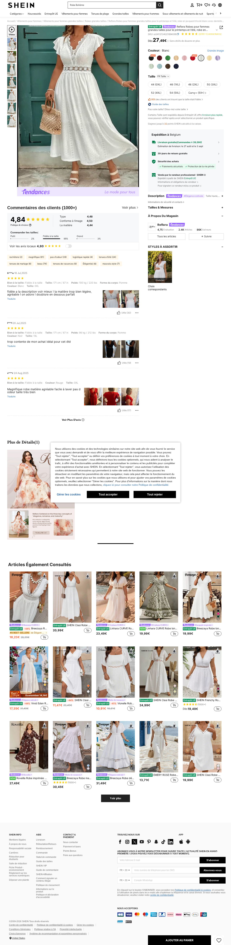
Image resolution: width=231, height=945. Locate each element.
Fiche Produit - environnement (16, 868)
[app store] (181, 843)
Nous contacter (70, 842)
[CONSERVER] (219, 940)
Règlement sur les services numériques (19, 874)
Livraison (40, 840)
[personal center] (192, 5)
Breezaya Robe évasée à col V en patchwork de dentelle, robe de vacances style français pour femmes (29, 628)
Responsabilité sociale (20, 848)
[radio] (151, 58)
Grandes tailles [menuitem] (120, 13)
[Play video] (78, 106)
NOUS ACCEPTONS (127, 908)
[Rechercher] (159, 5)
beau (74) (42, 263)
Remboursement (44, 848)
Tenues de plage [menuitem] (100, 13)
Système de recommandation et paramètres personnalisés (58, 933)
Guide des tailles (44, 861)
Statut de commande (46, 857)
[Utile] (118, 313)
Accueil (11, 21)
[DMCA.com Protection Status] (128, 921)
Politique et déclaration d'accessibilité (47, 896)
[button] (214, 5)
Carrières (13, 852)
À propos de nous (17, 844)
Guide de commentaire (47, 870)
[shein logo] (21, 5)
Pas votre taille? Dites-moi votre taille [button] (167, 109)
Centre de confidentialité (21, 925)
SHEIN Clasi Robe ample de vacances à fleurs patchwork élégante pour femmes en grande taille (202, 774)
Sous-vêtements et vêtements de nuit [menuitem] (183, 13)
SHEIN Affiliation (44, 874)
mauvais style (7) (111, 263)
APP (181, 835)
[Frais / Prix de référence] (168, 41)
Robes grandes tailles (95, 21)
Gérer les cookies (85, 925)
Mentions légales (17, 840)
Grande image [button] (215, 50)
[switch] (68, 246)
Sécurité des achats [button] (168, 161)
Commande (42, 852)
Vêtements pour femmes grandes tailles (63, 21)
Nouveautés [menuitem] (34, 13)
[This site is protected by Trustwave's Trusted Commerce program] (120, 921)
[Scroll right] (220, 13)
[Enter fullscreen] (135, 184)
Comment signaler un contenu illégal (46, 879)
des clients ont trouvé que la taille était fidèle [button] (176, 99)
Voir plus (115, 798)
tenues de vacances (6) (65, 263)
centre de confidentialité (162, 895)
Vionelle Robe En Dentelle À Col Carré (116, 703)
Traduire (11, 299)
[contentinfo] (171, 914)
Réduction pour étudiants (16, 857)
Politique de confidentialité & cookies (193, 890)
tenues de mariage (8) (20, 263)
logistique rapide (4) (83, 257)
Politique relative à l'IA (45, 929)
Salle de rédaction (18, 863)
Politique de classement (48, 885)
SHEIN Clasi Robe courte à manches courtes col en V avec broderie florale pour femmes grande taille (159, 700)
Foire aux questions (72, 855)
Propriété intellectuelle (71, 929)
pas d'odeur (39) (58, 257)
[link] (199, 5)
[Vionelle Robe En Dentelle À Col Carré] (115, 672)
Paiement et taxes (72, 846)
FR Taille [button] (161, 76)
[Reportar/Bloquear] (137, 313)
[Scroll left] (216, 13)
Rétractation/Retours (46, 844)
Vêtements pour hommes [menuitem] (145, 13)
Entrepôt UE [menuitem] (51, 13)
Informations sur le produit (45, 890)
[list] (146, 841)
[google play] (188, 843)
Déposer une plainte (19, 880)
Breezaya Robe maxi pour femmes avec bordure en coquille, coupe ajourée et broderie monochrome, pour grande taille (72, 778)
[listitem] (160, 267)
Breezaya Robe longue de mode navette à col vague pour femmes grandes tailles (202, 628)
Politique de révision (19, 225)
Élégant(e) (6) (89, 263)
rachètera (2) (15, 257)
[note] (29, 694)
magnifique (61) (36, 257)
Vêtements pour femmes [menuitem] (75, 13)
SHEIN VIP (41, 865)
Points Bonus (69, 851)
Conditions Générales (19, 929)
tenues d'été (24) (107, 257)
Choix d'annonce (17, 933)
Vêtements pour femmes (29, 21)
